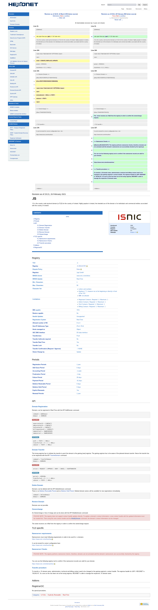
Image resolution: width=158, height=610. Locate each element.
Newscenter (13, 148)
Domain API (13, 70)
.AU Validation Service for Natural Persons (18, 62)
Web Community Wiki (99, 605)
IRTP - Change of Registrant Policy (17, 128)
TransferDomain (55, 455)
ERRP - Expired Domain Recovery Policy (19, 133)
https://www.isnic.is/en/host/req (41, 539)
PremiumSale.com (15, 155)
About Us (12, 145)
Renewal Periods (38, 393)
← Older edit (61, 18)
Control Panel (13, 120)
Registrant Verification (15, 138)
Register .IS (133, 232)
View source (139, 8)
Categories (36, 595)
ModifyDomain (75, 518)
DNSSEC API (13, 76)
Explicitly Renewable (54, 595)
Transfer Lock (37, 345)
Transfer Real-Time (39, 342)
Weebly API (13, 83)
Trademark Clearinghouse (17, 34)
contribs (66, 16)
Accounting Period (39, 371)
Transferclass (37, 336)
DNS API (12, 73)
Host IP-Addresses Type (40, 326)
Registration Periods (39, 364)
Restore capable (38, 313)
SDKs (11, 100)
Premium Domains (15, 24)
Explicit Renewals (38, 390)
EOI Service (13, 48)
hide (67, 216)
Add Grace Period (38, 368)
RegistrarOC (13, 54)
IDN (80, 296)
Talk (61, 16)
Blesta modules (14, 110)
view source (73, 14)
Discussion (129, 8)
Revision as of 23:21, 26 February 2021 (114, 14)
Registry (35, 266)
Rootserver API (14, 86)
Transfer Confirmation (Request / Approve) (47, 348)
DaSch (89, 605)
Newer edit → (119, 20)
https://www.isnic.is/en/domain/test (43, 564)
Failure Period (37, 377)
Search (103, 4)
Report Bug (77, 606)
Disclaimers (77, 602)
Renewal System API (15, 90)
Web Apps (12, 51)
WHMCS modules (14, 107)
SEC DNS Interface (39, 332)
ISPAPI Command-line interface (18, 113)
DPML (11, 41)
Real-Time (66, 595)
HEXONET (13, 151)
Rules (78, 269)
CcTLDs (43, 595)
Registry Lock (13, 31)
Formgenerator (14, 158)
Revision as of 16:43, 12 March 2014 (56, 14)
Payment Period (38, 380)
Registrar (36, 272)
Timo (113, 16)
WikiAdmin (56, 16)
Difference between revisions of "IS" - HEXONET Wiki (25, 5)
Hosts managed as (39, 329)
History (145, 8)
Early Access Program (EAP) (17, 38)
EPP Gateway (13, 96)
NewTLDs (12, 21)
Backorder (13, 44)
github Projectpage (69, 606)
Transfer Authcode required (42, 339)
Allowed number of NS (40, 323)
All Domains (13, 17)
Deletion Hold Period (39, 387)
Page (122, 8)
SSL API (12, 80)
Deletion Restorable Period (41, 384)
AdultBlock (13, 58)
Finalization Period (39, 374)
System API (13, 93)
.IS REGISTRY (81, 266)
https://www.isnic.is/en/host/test (42, 545)
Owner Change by (38, 352)
